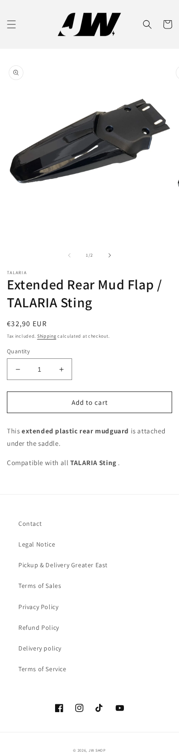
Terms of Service (42, 669)
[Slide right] (110, 255)
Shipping (46, 336)
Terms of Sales (39, 585)
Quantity (18, 351)
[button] (11, 24)
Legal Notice (36, 544)
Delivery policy (40, 648)
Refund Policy (38, 627)
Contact (30, 523)
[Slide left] (69, 255)
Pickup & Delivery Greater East (63, 565)
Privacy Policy (38, 607)
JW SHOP (97, 750)
